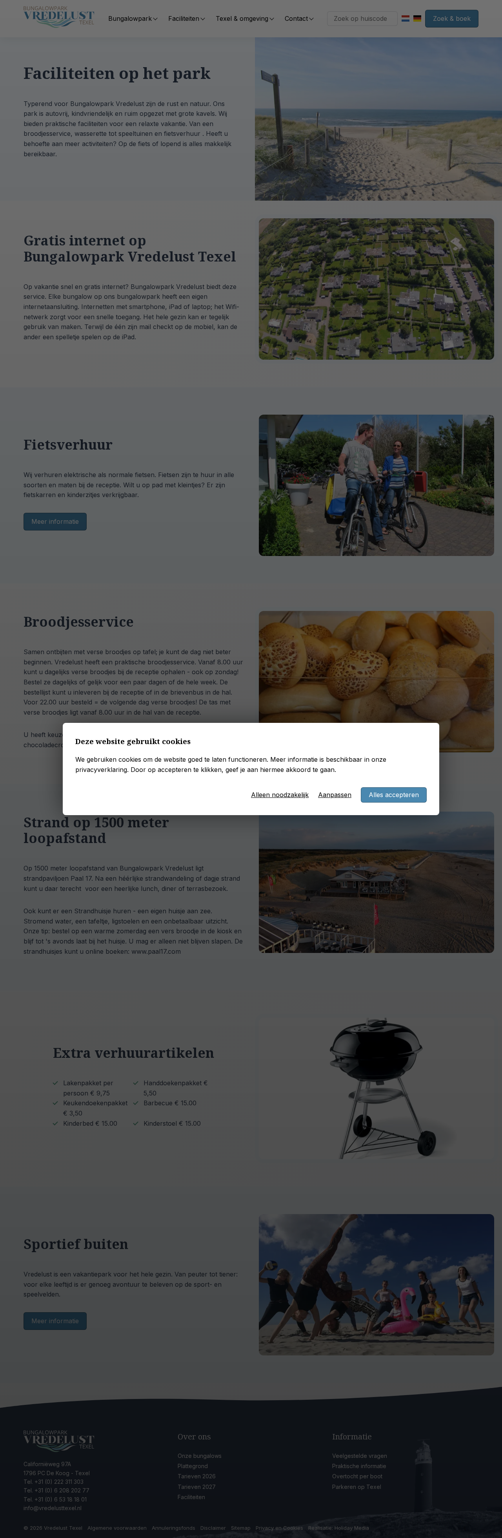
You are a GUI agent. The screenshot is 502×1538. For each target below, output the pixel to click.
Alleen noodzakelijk (280, 795)
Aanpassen (334, 795)
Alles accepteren (394, 795)
